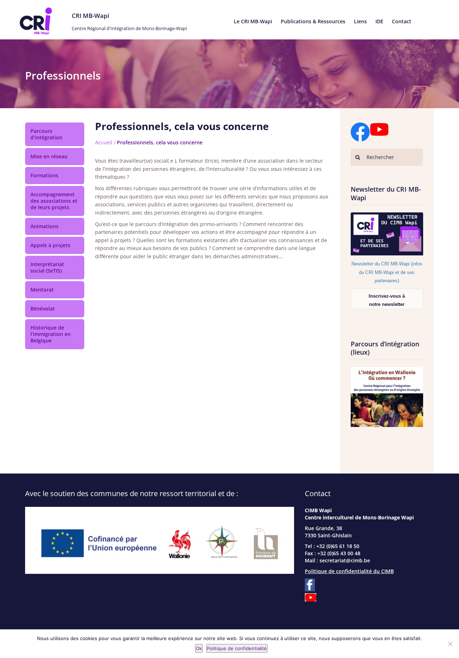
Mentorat (42, 289)
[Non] (450, 643)
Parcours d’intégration (46, 134)
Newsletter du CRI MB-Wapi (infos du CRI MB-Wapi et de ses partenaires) (386, 272)
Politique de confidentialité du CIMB (349, 571)
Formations (44, 175)
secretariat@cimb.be (345, 560)
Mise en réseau (48, 156)
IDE (379, 21)
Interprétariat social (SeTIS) (47, 267)
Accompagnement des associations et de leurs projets (53, 201)
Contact (401, 21)
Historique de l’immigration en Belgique (50, 334)
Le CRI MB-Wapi (253, 21)
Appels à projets (50, 245)
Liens (360, 21)
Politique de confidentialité (237, 648)
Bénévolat (42, 308)
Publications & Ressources (313, 21)
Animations (44, 226)
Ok (199, 648)
